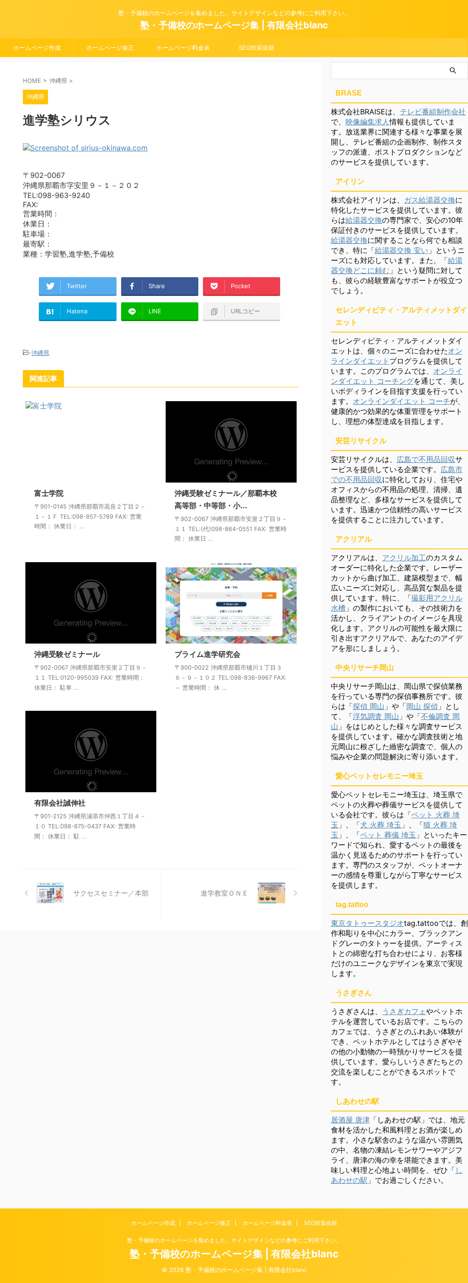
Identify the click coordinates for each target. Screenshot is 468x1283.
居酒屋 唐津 (350, 1119)
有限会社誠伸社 (59, 802)
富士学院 (49, 493)
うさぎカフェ (404, 1011)
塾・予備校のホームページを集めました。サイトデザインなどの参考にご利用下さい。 (234, 1240)
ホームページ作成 (37, 47)
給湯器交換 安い (401, 250)
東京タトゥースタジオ (367, 923)
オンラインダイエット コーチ (401, 401)
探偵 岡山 (368, 706)
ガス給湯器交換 (429, 199)
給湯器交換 (364, 220)
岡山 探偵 (422, 706)
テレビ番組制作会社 (433, 111)
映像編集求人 (367, 121)
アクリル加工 (404, 557)
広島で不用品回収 (426, 459)
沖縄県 (40, 352)
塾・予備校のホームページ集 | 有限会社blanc (234, 25)
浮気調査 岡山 (376, 716)
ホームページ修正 (110, 47)
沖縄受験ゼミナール (67, 654)
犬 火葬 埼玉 (380, 824)
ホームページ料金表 (183, 47)
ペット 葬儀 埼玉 (388, 834)
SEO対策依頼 (256, 47)
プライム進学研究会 (207, 654)
